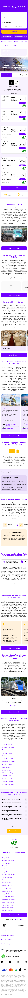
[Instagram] (18, 962)
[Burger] (24, 2)
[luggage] (3, 472)
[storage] (9, 472)
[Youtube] (26, 962)
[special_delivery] (14, 472)
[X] (2, 962)
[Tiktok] (10, 962)
